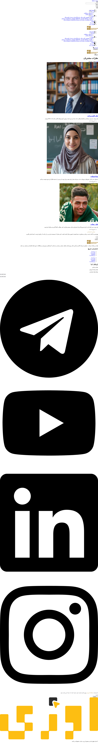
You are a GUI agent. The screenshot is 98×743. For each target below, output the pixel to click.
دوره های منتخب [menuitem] (89, 14)
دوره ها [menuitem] (92, 11)
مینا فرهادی (94, 176)
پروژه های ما (92, 255)
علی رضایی (94, 224)
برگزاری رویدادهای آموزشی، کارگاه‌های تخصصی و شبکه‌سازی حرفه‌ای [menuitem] (77, 18)
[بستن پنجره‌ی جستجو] (97, 2)
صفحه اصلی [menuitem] (91, 10)
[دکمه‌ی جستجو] (97, 5)
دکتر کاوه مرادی (92, 116)
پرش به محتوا (95, 0)
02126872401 (3, 274)
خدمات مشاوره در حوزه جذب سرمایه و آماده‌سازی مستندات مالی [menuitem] (78, 19)
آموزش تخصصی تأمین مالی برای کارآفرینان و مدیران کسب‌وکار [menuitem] (79, 17)
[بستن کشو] (97, 8)
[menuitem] (90, 11)
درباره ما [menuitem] (92, 22)
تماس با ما (93, 252)
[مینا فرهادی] (72, 173)
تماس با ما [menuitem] (91, 24)
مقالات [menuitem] (92, 21)
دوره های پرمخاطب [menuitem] (88, 13)
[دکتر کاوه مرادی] (72, 112)
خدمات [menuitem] (92, 16)
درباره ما (93, 251)
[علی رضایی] (79, 221)
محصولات (93, 254)
